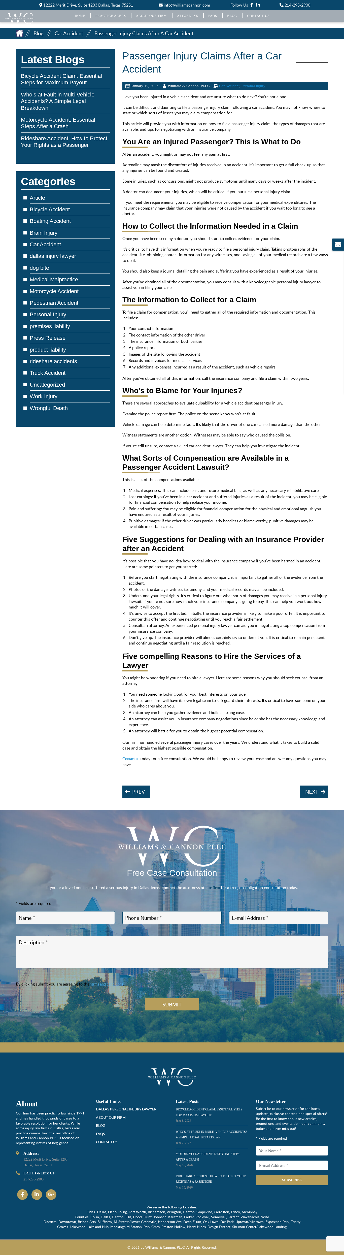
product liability (48, 350)
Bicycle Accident (50, 209)
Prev (138, 791)
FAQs (212, 16)
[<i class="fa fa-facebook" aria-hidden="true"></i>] (251, 5)
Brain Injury (43, 233)
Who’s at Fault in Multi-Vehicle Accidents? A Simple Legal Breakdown (57, 101)
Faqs (100, 1133)
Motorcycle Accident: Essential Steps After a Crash (58, 123)
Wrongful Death (49, 408)
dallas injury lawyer (53, 256)
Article (37, 198)
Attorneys (187, 16)
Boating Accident (50, 221)
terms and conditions (106, 984)
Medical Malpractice (54, 279)
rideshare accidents (53, 361)
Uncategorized (47, 385)
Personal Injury (253, 86)
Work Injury (43, 396)
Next (311, 791)
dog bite (39, 268)
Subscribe (292, 1180)
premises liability (50, 326)
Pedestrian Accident (54, 303)
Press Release (47, 338)
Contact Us (258, 16)
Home (80, 16)
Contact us (130, 759)
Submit (172, 1004)
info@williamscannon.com (186, 5)
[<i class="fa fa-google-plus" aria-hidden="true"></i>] (51, 1194)
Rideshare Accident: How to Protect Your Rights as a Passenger (64, 141)
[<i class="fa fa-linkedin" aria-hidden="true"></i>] (258, 5)
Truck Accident (47, 373)
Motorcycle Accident (54, 291)
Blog (232, 16)
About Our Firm (151, 16)
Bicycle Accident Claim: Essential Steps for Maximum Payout (61, 79)
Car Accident (229, 86)
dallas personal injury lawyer (126, 1109)
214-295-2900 (297, 5)
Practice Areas (110, 16)
